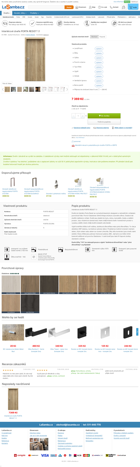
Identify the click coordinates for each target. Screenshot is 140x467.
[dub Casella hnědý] (30, 284)
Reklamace (62, 441)
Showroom (82, 7)
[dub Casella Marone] (49, 284)
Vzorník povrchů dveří (121, 438)
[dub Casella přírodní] (68, 284)
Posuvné (102, 37)
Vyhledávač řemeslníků (94, 435)
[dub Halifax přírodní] (87, 284)
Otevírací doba (35, 433)
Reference (5, 441)
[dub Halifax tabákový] (106, 284)
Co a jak (104, 7)
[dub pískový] (11, 304)
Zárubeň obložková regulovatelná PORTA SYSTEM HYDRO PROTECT (77, 191)
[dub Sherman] (30, 304)
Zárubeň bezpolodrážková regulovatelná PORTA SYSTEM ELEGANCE (33, 191)
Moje (93, 7)
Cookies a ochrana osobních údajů (70, 446)
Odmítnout (134, 2)
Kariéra (4, 438)
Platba (60, 435)
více (118, 2)
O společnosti (6, 433)
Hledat (69, 7)
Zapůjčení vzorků (92, 433)
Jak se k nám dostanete (38, 435)
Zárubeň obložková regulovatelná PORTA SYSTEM (10, 191)
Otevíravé (94, 37)
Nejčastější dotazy (64, 448)
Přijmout (127, 2)
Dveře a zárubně (120, 435)
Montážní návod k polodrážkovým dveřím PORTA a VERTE (96, 145)
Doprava (61, 433)
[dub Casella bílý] (11, 284)
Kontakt (115, 7)
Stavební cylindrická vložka (56, 193)
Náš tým (5, 435)
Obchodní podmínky (65, 443)
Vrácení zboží (62, 438)
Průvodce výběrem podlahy (124, 433)
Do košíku (105, 116)
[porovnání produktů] (124, 7)
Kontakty (5, 443)
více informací (80, 137)
